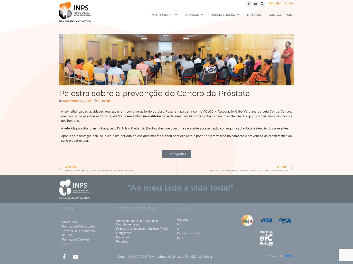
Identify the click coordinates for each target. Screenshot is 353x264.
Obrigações (124, 233)
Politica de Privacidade (78, 226)
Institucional (162, 15)
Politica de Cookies (76, 239)
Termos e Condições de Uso (78, 233)
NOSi (288, 256)
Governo (182, 219)
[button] (262, 4)
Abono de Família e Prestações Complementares (137, 222)
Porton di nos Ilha (188, 233)
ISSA (180, 238)
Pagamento (123, 237)
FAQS (66, 244)
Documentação (223, 15)
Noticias (254, 15)
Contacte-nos (280, 15)
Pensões (122, 241)
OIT (179, 228)
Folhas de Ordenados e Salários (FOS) (142, 228)
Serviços (192, 15)
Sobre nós (69, 222)
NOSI (180, 224)
